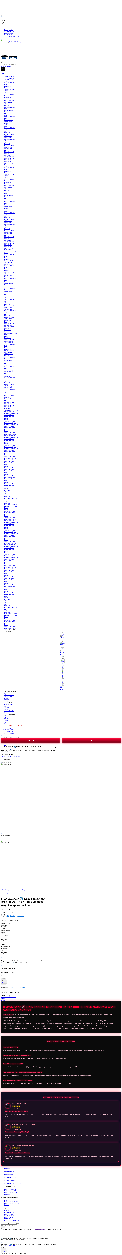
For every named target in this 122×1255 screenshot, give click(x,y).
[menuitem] (9, 76)
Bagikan (3, 998)
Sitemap (6, 1205)
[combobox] (9, 65)
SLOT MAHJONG (8, 733)
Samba (6, 706)
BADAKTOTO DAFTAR (12, 1191)
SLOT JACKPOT (9, 34)
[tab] (61, 73)
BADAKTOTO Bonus (11, 1201)
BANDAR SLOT (9, 33)
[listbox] (24, 942)
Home (6, 745)
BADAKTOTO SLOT (11, 1194)
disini (11, 962)
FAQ (5, 1200)
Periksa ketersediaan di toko (8, 997)
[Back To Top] (1, 1252)
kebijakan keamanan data (40, 1229)
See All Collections (9, 701)
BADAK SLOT (9, 1217)
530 (5, 715)
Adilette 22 (7, 707)
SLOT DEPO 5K (9, 31)
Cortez (6, 693)
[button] (4, 836)
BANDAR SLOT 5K (10, 1189)
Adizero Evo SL (9, 711)
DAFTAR (30, 741)
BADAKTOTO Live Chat (11, 1203)
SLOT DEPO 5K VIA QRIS (12, 1183)
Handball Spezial (9, 704)
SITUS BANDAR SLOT (11, 36)
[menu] (61, 401)
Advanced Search (6, 66)
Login (4, 58)
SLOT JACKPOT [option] (4, 943)
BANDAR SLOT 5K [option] (4, 932)
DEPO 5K (7, 1219)
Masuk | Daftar (8, 30)
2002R (6, 719)
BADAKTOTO (8, 1014)
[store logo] (15, 55)
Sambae (6, 709)
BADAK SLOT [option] (5, 946)
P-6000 (6, 698)
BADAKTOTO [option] (5, 930)
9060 (5, 722)
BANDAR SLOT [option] (4, 940)
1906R (6, 720)
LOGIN (92, 741)
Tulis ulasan (20, 916)
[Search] (3, 69)
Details (3, 1000)
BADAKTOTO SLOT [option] (5, 953)
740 (5, 717)
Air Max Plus (8, 696)
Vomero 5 (7, 699)
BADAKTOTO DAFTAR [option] (5, 949)
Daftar (13, 58)
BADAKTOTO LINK (10, 1192)
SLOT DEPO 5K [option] (5, 936)
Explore (3, 73)
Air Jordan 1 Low (9, 695)
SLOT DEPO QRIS (10, 1177)
